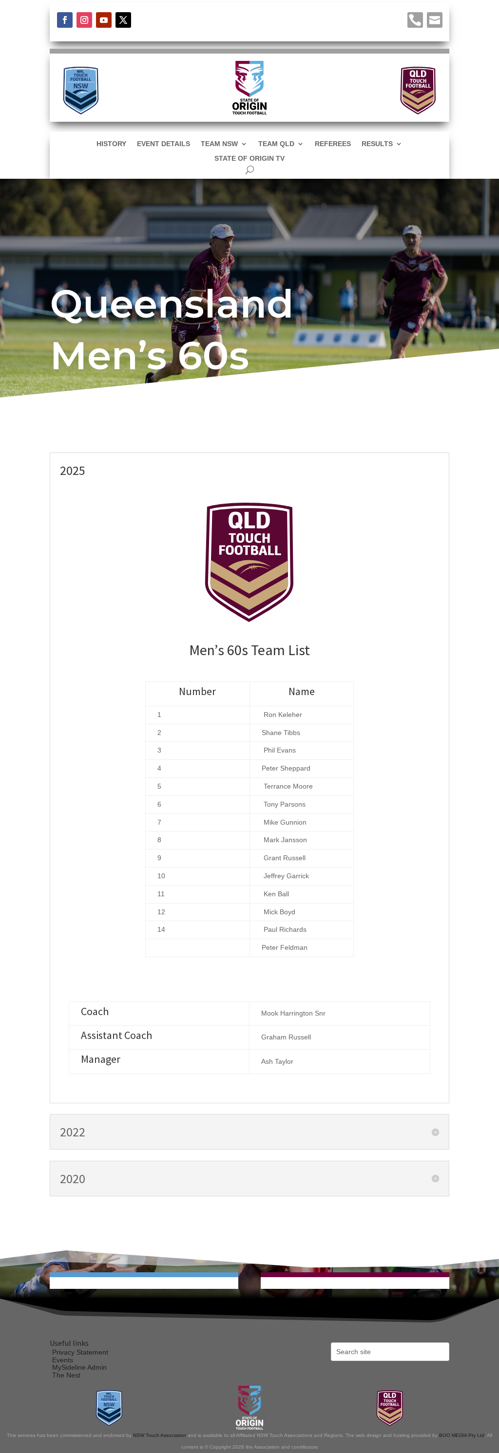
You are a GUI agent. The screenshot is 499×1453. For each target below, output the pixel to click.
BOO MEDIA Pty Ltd (461, 1435)
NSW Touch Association (159, 1435)
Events (62, 1360)
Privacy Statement (80, 1352)
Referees (333, 144)
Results (377, 144)
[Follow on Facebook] (65, 20)
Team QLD (276, 144)
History (111, 144)
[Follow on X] (123, 20)
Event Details (163, 144)
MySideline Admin (79, 1367)
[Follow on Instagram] (84, 20)
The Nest (66, 1375)
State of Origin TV (249, 158)
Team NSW (219, 144)
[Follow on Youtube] (104, 20)
